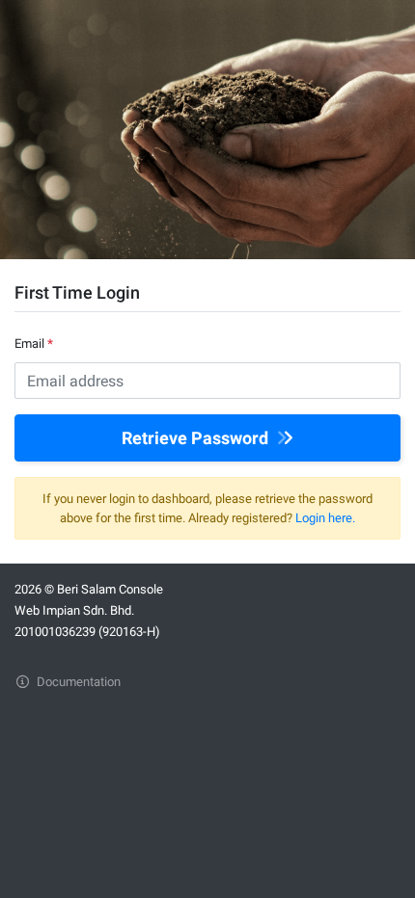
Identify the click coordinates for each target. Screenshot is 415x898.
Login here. (325, 518)
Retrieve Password (197, 438)
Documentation (77, 681)
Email (33, 343)
